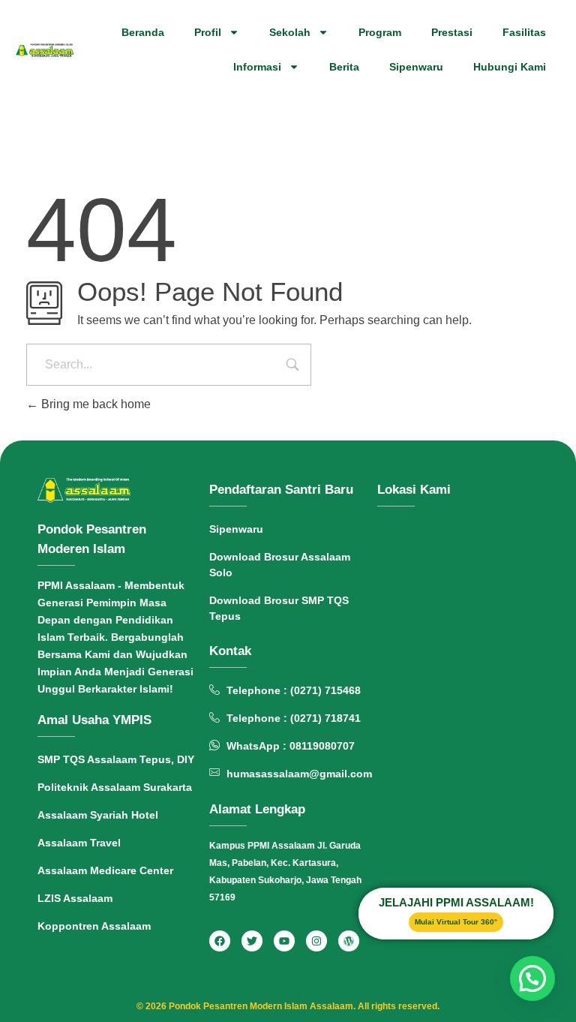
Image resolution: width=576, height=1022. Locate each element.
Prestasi (451, 32)
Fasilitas (524, 32)
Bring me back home (94, 404)
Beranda (143, 32)
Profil (207, 32)
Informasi (257, 67)
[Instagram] (316, 940)
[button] (532, 978)
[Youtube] (284, 940)
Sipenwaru (416, 67)
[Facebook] (219, 940)
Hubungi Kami (509, 67)
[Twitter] (252, 940)
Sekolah (289, 32)
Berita (344, 67)
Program (379, 32)
